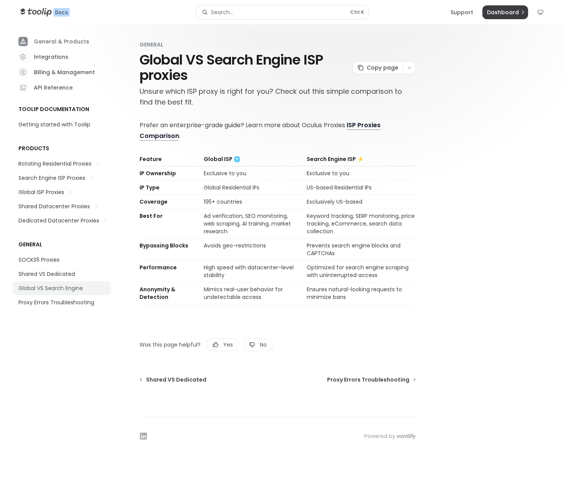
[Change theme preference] (540, 12)
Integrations (51, 57)
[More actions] (409, 67)
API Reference (53, 87)
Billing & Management (64, 72)
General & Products (61, 41)
